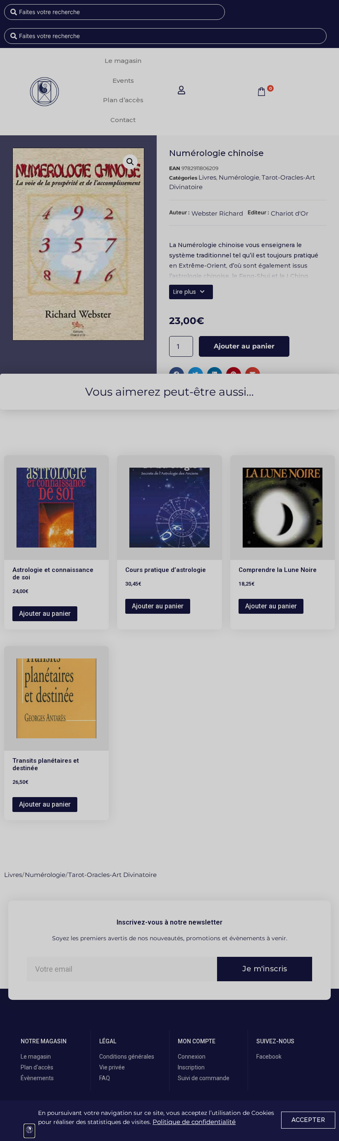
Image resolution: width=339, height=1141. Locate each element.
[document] (169, 570)
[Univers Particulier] (29, 1131)
